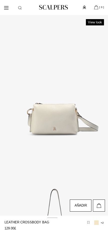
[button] (20, 8)
